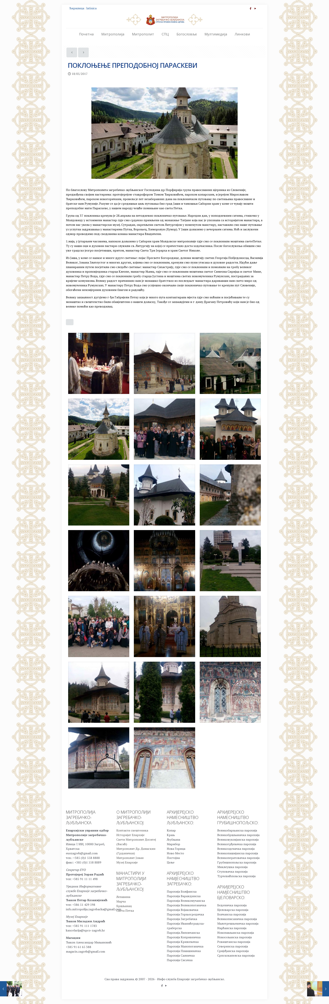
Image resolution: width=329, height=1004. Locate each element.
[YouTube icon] (255, 8)
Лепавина (123, 897)
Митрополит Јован (130, 858)
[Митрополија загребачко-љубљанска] (164, 19)
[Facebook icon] (250, 8)
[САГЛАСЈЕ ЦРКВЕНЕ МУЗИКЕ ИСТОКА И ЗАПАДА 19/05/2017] (318, 988)
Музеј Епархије (127, 862)
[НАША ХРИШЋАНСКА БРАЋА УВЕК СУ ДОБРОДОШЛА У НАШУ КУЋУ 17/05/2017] (11, 988)
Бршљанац (124, 906)
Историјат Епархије (130, 835)
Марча (121, 901)
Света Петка (125, 910)
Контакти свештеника (132, 830)
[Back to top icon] (311, 996)
